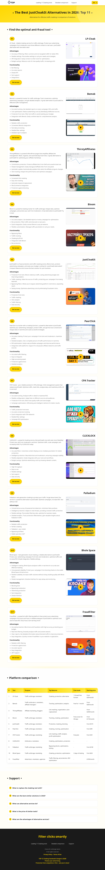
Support (74, 3)
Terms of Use (57, 854)
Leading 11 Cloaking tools (44, 3)
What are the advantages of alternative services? (29, 819)
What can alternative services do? (24, 804)
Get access (15, 82)
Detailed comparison (61, 3)
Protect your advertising (52, 861)
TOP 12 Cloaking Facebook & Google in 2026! (52, 858)
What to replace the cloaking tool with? (26, 788)
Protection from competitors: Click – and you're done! (52, 863)
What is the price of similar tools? (24, 811)
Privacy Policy (48, 854)
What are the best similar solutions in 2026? (28, 796)
